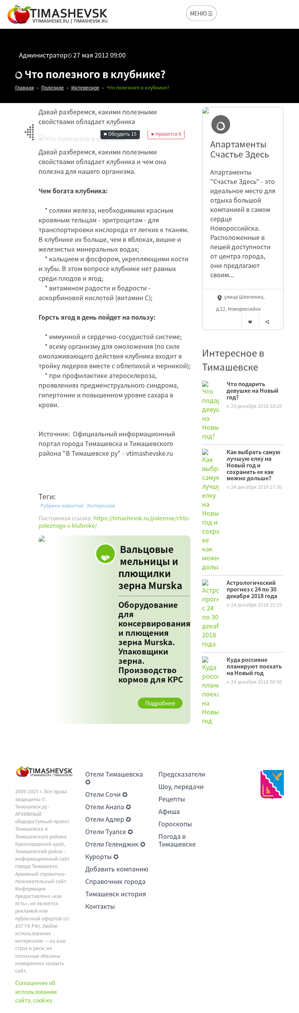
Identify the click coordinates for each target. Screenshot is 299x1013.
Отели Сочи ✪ (106, 794)
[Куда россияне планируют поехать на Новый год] (210, 690)
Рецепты (171, 799)
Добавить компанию (116, 869)
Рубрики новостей (61, 505)
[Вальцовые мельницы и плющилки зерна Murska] (114, 629)
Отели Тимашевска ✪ (114, 778)
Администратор (43, 54)
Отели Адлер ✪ (108, 819)
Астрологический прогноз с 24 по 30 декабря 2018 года (252, 589)
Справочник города (115, 881)
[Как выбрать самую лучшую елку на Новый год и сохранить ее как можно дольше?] (210, 509)
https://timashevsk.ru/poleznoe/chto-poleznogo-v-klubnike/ (114, 522)
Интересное (101, 505)
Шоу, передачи (181, 786)
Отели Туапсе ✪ (109, 831)
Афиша (169, 811)
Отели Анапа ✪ (108, 806)
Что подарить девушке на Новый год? (252, 390)
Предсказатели (181, 774)
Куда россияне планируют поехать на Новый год (254, 666)
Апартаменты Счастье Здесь (239, 149)
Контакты (100, 906)
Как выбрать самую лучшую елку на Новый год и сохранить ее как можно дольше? (253, 465)
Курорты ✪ (101, 856)
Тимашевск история (115, 894)
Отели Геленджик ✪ (115, 844)
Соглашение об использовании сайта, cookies (36, 991)
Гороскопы (175, 824)
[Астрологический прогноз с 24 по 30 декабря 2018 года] (210, 613)
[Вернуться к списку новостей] (29, 127)
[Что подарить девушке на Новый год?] (210, 410)
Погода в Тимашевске (177, 840)
